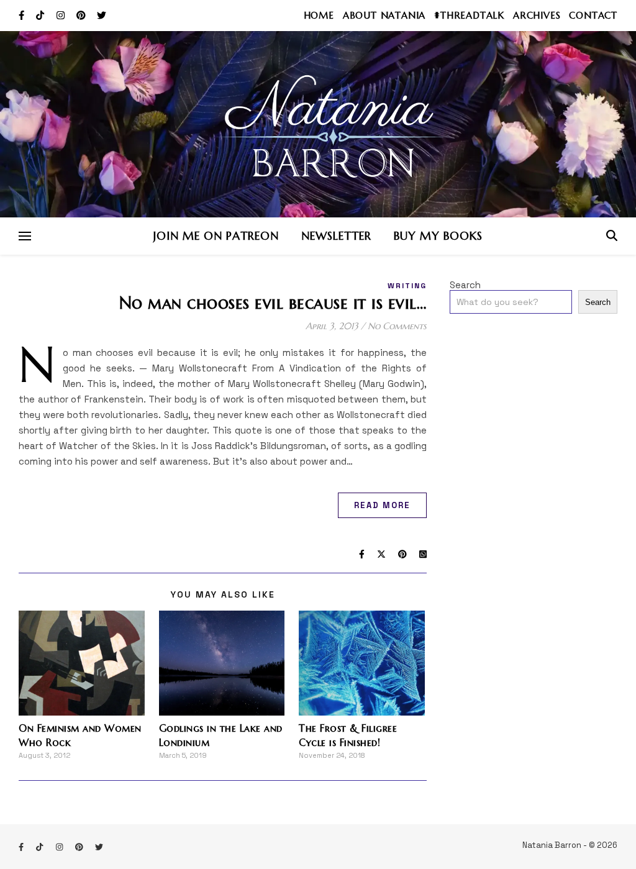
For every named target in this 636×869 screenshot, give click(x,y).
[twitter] (101, 15)
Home (319, 15)
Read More (382, 505)
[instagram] (62, 15)
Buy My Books (438, 236)
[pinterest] (82, 15)
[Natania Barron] (318, 124)
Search (465, 285)
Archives (536, 15)
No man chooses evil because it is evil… (273, 303)
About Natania (384, 15)
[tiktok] (41, 15)
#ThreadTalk (469, 15)
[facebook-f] (23, 15)
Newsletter (336, 236)
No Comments (397, 326)
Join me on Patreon (216, 236)
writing (407, 286)
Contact (593, 15)
